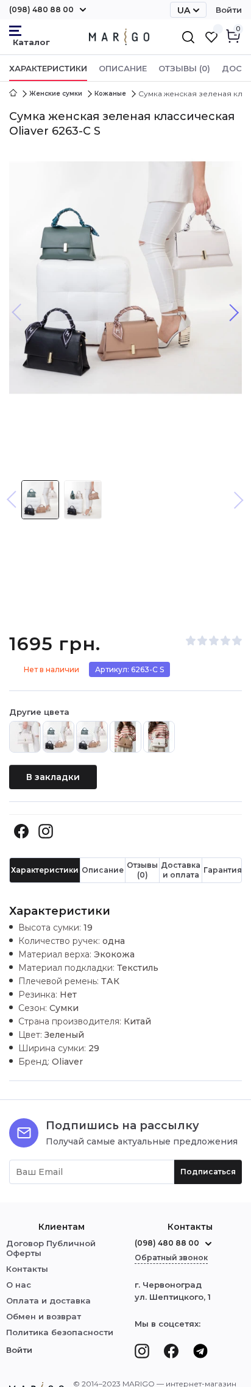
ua (183, 10)
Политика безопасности (59, 1332)
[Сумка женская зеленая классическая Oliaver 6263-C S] (125, 309)
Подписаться (208, 1171)
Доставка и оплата (180, 869)
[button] (233, 312)
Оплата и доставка (48, 1300)
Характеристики (45, 869)
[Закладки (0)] (211, 36)
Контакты (27, 1269)
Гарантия (222, 869)
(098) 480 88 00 (41, 9)
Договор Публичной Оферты (51, 1248)
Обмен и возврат (43, 1316)
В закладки (53, 777)
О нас (18, 1284)
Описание (103, 869)
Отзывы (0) (142, 869)
